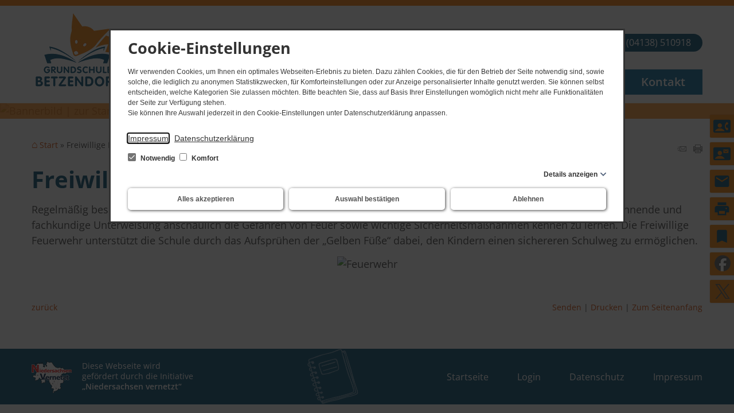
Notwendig (158, 158)
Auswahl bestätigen (367, 199)
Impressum (148, 138)
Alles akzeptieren (205, 199)
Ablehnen (528, 199)
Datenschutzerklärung (214, 138)
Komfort (204, 158)
